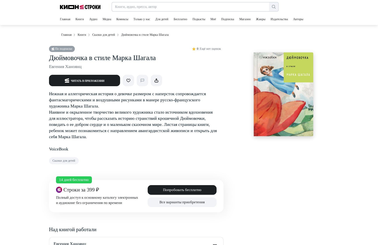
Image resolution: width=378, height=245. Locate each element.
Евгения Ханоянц (65, 66)
